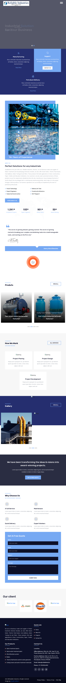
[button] (32, 45)
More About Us (12, 200)
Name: (9, 539)
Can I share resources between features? (16, 317)
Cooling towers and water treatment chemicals (19, 662)
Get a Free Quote (33, 477)
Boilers (16, 313)
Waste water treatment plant (14, 651)
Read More (18, 67)
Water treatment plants (13, 648)
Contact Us (47, 68)
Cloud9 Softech (15, 681)
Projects (38, 635)
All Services (54, 343)
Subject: (10, 555)
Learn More (8, 31)
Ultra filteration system (13, 654)
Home (37, 629)
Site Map (58, 680)
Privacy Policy (41, 680)
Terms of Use (50, 680)
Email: (9, 547)
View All (55, 284)
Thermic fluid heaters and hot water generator (19, 659)
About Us (38, 632)
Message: (10, 563)
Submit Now (33, 578)
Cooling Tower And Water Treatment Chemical (49, 313)
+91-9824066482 (43, 665)
